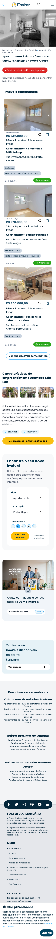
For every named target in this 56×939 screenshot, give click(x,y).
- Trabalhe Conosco (16, 874)
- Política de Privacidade (18, 863)
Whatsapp (44, 180)
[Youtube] (39, 804)
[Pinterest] (32, 804)
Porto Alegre (7, 50)
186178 (10, 52)
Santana (19, 50)
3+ (23, 526)
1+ (13, 526)
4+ (29, 526)
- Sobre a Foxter (14, 848)
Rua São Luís (31, 50)
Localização (17, 506)
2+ (18, 526)
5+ (34, 526)
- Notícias (11, 853)
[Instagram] (24, 804)
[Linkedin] (47, 804)
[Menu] (52, 4)
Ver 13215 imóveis (20, 536)
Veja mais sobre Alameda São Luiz (28, 440)
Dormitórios (18, 521)
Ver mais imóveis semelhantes (28, 356)
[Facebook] (8, 804)
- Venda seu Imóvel (16, 858)
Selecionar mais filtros (39, 537)
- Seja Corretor (13, 879)
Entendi (47, 933)
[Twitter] (16, 804)
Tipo (13, 492)
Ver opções (14, 667)
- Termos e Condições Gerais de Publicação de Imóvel (27, 868)
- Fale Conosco (14, 884)
